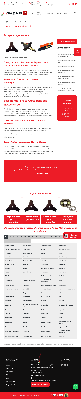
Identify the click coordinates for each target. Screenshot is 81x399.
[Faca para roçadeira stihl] (12, 47)
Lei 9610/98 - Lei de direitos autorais (63, 344)
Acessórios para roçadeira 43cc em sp (66, 72)
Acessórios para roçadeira (66, 67)
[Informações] (74, 13)
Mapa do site (11, 385)
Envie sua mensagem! (40, 384)
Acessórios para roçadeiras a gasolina (67, 83)
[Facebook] (73, 3)
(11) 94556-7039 (39, 4)
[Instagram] (69, 3)
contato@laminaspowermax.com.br (57, 5)
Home (31, 13)
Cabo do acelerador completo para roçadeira (66, 89)
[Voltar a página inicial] (15, 13)
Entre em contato (41, 173)
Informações (18, 22)
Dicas (59, 13)
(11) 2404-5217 (32, 4)
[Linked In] (76, 3)
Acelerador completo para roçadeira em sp (66, 55)
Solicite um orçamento (67, 42)
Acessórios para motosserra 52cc (67, 61)
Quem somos (39, 13)
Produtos (48, 13)
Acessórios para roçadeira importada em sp (66, 77)
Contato (67, 13)
